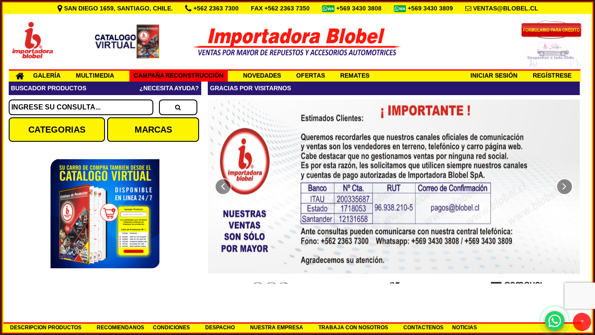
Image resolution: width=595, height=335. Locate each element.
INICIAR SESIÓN (493, 75)
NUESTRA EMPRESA (276, 328)
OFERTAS (310, 75)
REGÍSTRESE (552, 75)
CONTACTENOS (423, 328)
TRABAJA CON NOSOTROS (353, 328)
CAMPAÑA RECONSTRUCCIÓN (178, 75)
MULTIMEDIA (95, 75)
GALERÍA (47, 75)
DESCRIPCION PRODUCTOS (45, 328)
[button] (223, 186)
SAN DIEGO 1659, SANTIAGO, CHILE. (118, 8)
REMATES (354, 75)
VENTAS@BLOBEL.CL (505, 8)
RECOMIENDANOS (120, 328)
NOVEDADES (262, 75)
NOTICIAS (464, 328)
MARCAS (153, 129)
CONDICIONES (171, 328)
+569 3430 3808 (359, 8)
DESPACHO (220, 328)
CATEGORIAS (56, 129)
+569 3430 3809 (431, 8)
